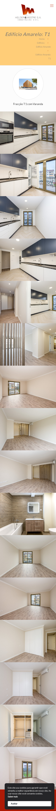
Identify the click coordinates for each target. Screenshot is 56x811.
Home (41, 39)
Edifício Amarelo (43, 47)
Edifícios (40, 43)
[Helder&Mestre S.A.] (28, 11)
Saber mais (13, 796)
